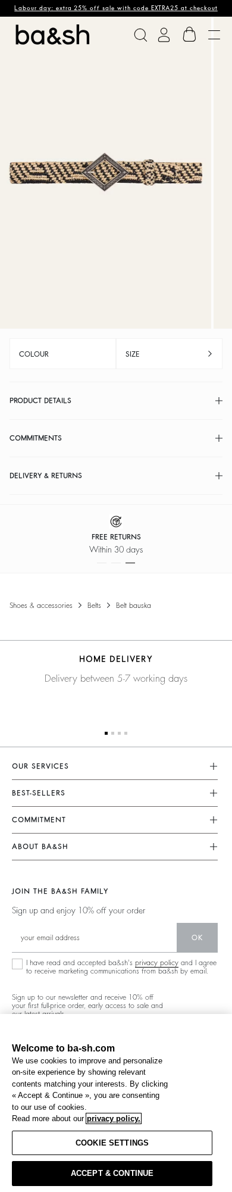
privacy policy (156, 962)
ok (197, 937)
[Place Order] (190, 34)
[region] (116, 1103)
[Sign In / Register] (163, 34)
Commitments (36, 438)
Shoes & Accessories (41, 605)
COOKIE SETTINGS (112, 1142)
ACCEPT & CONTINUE (112, 1173)
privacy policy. (113, 1118)
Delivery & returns (46, 475)
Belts (94, 605)
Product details (40, 400)
